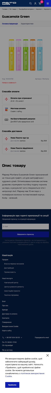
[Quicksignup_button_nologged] (35, 3)
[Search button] (30, 3)
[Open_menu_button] (47, 3)
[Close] (47, 355)
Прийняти (12, 385)
